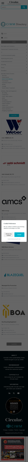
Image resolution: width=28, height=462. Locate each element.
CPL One (18, 239)
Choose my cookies (9, 234)
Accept (19, 234)
